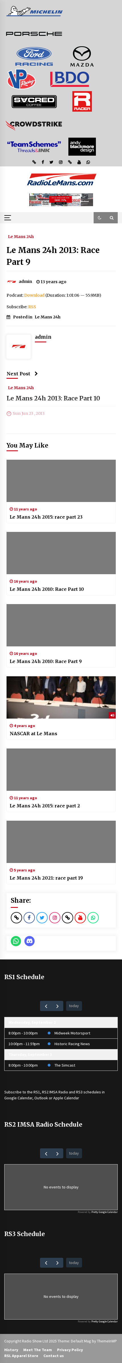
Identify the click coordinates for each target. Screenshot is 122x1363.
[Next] (57, 1006)
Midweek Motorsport (72, 1033)
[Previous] (46, 1006)
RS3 (79, 1092)
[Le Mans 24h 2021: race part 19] (61, 842)
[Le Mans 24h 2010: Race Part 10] (61, 553)
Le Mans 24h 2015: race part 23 (46, 517)
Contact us (53, 1355)
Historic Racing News (72, 1043)
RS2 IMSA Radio (55, 1092)
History (11, 1349)
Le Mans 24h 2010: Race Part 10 (47, 589)
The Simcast (64, 1065)
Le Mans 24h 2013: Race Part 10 (53, 398)
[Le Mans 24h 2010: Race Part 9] (61, 625)
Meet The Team (37, 1349)
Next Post (18, 373)
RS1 (36, 1092)
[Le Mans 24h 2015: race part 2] (61, 769)
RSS (32, 306)
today (74, 1005)
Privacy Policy (70, 1349)
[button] (100, 217)
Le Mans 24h (21, 236)
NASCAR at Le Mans (33, 733)
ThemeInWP (107, 1341)
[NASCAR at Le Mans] (61, 697)
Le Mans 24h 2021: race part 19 (46, 878)
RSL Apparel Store (21, 1355)
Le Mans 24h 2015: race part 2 (45, 806)
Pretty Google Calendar (104, 1212)
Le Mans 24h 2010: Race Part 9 (46, 661)
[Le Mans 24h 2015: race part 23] (61, 481)
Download (34, 295)
